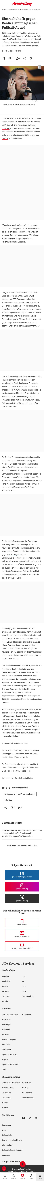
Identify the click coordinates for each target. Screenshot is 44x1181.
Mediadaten (26, 1083)
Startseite (4, 9)
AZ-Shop (25, 1088)
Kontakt (5, 1108)
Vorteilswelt (6, 1049)
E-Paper (5, 1103)
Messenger (6, 1024)
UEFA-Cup (6, 125)
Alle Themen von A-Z (10, 1014)
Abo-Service (6, 1098)
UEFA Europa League (27, 794)
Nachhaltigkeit (27, 996)
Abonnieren (6, 1093)
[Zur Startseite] (22, 5)
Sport (10, 9)
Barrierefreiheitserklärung (12, 1140)
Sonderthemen (27, 1098)
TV (23, 981)
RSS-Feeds (6, 1029)
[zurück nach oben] (22, 1164)
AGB (4, 1130)
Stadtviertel (6, 981)
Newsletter (6, 1019)
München (5, 976)
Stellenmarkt (27, 1014)
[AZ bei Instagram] (29, 1118)
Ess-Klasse (6, 1044)
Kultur (24, 986)
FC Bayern (6, 991)
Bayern (5, 986)
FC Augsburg (16, 554)
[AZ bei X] (36, 1118)
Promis (5, 1001)
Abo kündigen (7, 1145)
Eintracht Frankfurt (20, 788)
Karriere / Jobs (7, 1088)
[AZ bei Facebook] (23, 1118)
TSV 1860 (6, 996)
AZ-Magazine (27, 1093)
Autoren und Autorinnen (11, 1083)
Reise (24, 991)
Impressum (6, 1125)
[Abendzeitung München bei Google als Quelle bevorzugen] (31, 58)
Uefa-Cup (8, 800)
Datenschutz (7, 1135)
